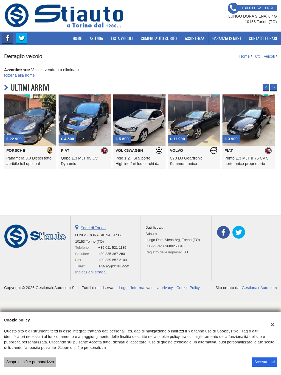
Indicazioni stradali (91, 272)
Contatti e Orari (263, 38)
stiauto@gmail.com (113, 266)
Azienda (96, 38)
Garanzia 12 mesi (226, 38)
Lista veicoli (122, 38)
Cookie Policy (188, 287)
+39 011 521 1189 (112, 247)
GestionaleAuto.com (259, 287)
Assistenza (194, 38)
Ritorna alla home (19, 75)
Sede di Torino (93, 228)
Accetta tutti (264, 362)
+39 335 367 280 (111, 253)
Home (77, 38)
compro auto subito (159, 38)
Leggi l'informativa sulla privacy (146, 287)
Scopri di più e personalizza (30, 362)
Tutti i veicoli (264, 56)
